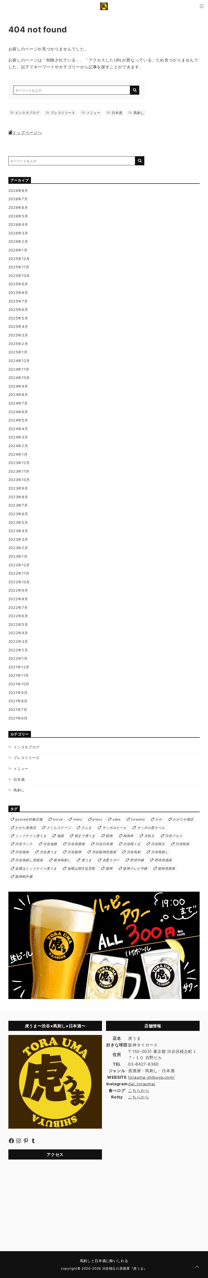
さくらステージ (59, 828)
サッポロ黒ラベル (151, 828)
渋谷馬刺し (159, 852)
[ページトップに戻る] (197, 1267)
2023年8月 (18, 497)
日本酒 (117, 113)
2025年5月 (18, 318)
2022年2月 (18, 650)
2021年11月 (18, 675)
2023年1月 (17, 556)
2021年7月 (17, 709)
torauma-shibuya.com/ (151, 1077)
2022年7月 (18, 607)
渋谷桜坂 (182, 844)
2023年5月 (18, 522)
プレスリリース (63, 113)
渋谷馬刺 (134, 852)
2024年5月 (18, 420)
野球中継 (137, 860)
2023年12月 (19, 463)
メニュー (93, 113)
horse (58, 819)
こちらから (138, 1090)
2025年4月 (18, 326)
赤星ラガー (111, 860)
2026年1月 (17, 250)
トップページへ (27, 132)
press (97, 819)
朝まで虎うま (85, 836)
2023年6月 (18, 514)
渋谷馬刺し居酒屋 (29, 860)
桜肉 (109, 836)
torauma (138, 819)
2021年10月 (18, 684)
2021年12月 (18, 667)
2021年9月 (17, 692)
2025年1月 (17, 352)
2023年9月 (18, 488)
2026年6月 (18, 207)
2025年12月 (19, 258)
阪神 (109, 868)
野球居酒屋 (163, 860)
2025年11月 (18, 267)
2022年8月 (18, 599)
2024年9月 (18, 386)
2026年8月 (18, 190)
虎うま (86, 860)
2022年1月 (17, 658)
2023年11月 (18, 471)
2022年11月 (18, 573)
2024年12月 (19, 360)
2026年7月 (18, 199)
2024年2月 (18, 446)
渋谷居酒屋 (76, 844)
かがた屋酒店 (25, 828)
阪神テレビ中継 (135, 868)
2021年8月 (17, 701)
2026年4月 (18, 224)
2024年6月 (18, 412)
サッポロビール (114, 828)
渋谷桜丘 (158, 844)
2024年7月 (18, 403)
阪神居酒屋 (166, 868)
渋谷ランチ (23, 844)
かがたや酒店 (183, 819)
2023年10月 (19, 479)
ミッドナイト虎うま (30, 836)
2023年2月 (18, 548)
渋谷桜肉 (22, 852)
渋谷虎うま (48, 852)
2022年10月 (19, 582)
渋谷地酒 (50, 844)
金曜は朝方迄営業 (81, 868)
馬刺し (138, 113)
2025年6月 (18, 309)
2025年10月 (19, 275)
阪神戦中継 (23, 876)
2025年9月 (18, 284)
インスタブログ (27, 113)
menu (77, 819)
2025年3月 (18, 335)
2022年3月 (18, 641)
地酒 (60, 836)
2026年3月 (18, 233)
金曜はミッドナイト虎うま (36, 868)
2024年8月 (18, 394)
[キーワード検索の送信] (134, 90)
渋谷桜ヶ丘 (132, 844)
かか (158, 819)
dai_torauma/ (141, 1083)
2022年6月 (18, 616)
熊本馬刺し (62, 860)
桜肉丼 (128, 836)
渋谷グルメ (173, 836)
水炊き (149, 836)
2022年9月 (18, 590)
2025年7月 (18, 301)
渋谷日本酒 (104, 844)
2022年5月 (18, 624)
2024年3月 (18, 437)
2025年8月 (18, 292)
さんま (86, 828)
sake (116, 819)
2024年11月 (18, 369)
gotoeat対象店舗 (28, 819)
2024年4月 (18, 429)
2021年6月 (17, 718)
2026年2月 (18, 241)
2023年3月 (18, 539)
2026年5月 (18, 216)
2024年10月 (19, 377)
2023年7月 (18, 505)
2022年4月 (18, 633)
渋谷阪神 (74, 852)
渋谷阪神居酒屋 (104, 852)
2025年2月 (18, 344)
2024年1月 (17, 454)
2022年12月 (19, 565)
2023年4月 (18, 531)
